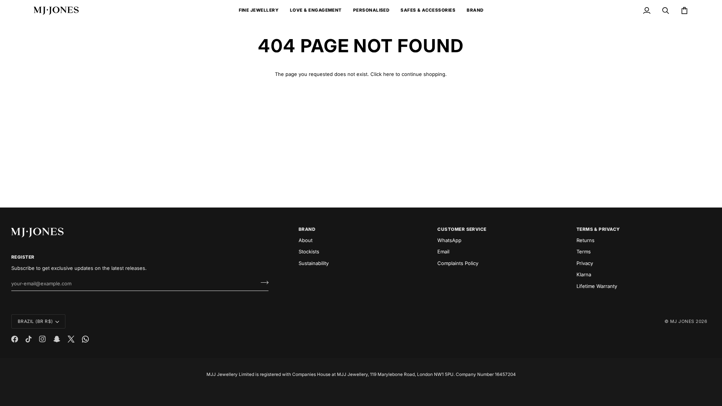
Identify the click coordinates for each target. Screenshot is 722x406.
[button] (258, 10)
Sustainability (314, 263)
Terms (583, 251)
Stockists (309, 251)
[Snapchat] (56, 339)
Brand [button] (307, 229)
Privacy (584, 263)
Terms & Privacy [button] (598, 229)
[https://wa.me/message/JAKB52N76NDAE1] (85, 339)
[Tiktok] (29, 339)
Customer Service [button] (462, 229)
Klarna (583, 274)
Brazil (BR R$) (35, 321)
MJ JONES (682, 321)
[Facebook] (14, 339)
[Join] (262, 283)
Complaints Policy (457, 263)
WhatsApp (449, 240)
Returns (585, 240)
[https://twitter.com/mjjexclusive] (71, 339)
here (388, 74)
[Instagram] (42, 339)
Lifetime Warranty (596, 286)
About (305, 240)
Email (443, 251)
